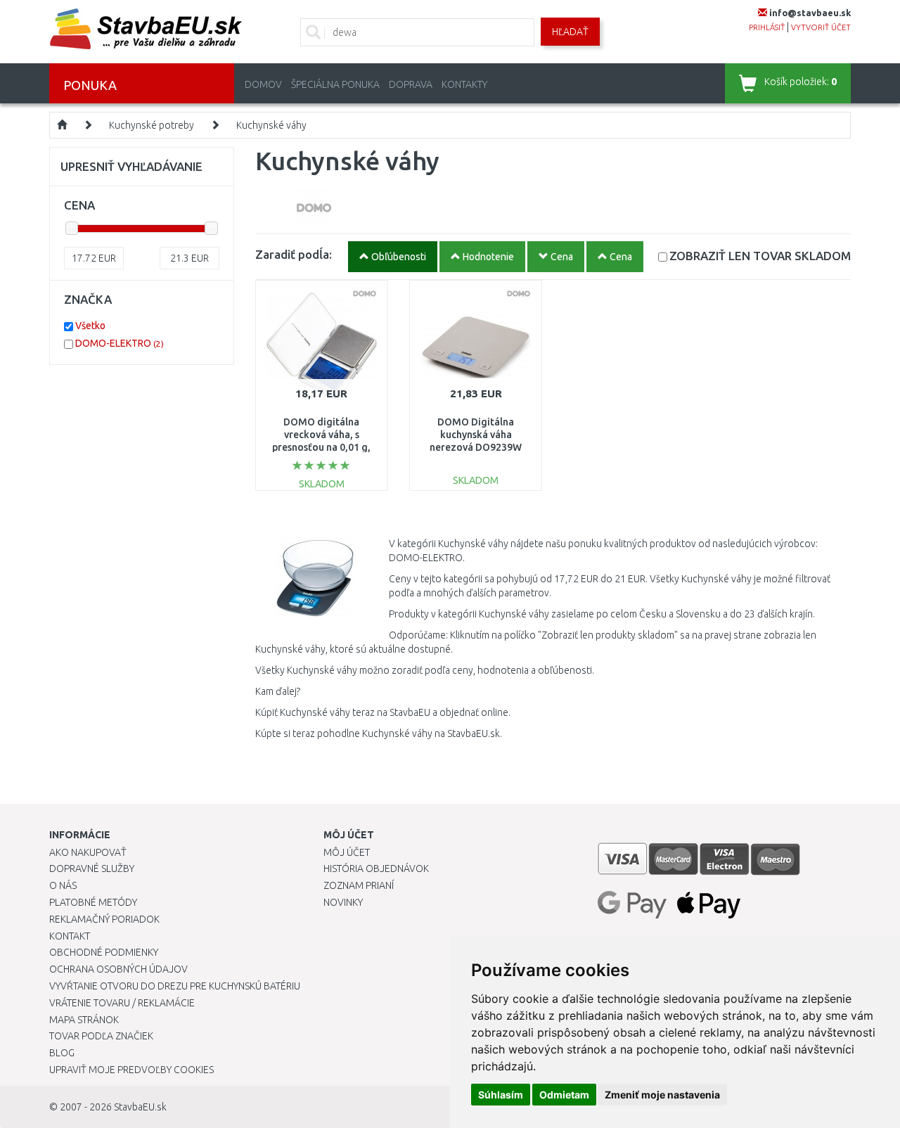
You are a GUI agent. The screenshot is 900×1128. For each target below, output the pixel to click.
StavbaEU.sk (140, 1107)
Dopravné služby (91, 868)
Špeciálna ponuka (335, 84)
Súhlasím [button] (500, 1095)
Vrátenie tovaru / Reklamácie (122, 1002)
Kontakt (69, 936)
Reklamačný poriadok (104, 919)
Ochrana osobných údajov (118, 969)
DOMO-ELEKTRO (119, 343)
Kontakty (464, 84)
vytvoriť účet (821, 27)
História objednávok (376, 868)
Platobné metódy (93, 902)
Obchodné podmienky (103, 952)
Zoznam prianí (358, 885)
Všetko (90, 325)
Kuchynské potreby (151, 125)
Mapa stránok (84, 1019)
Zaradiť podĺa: (293, 254)
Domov (263, 84)
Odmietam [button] (564, 1095)
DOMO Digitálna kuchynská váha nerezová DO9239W (476, 434)
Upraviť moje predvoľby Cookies (131, 1069)
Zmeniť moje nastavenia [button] (662, 1095)
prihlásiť (767, 27)
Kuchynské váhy (271, 125)
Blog (62, 1052)
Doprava (410, 84)
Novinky (343, 902)
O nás (63, 885)
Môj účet (346, 852)
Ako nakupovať (88, 852)
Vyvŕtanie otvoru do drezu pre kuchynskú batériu (174, 986)
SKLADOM (760, 255)
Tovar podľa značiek (101, 1036)
